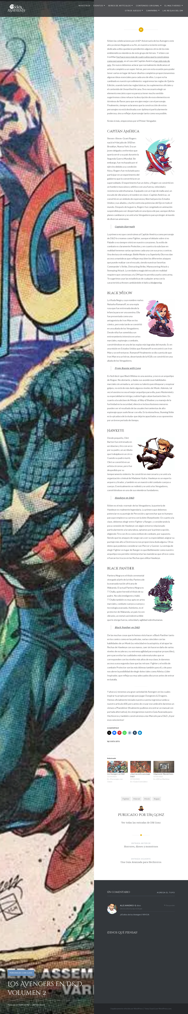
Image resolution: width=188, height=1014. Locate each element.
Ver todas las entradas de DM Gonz (141, 822)
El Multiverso (173, 5)
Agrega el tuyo (166, 892)
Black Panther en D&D (127, 627)
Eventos (98, 5)
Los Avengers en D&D (116, 774)
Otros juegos (133, 10)
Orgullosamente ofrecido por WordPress (126, 1008)
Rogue (156, 798)
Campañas (152, 10)
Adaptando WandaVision (163, 774)
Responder (170, 905)
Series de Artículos (119, 5)
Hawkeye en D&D (124, 498)
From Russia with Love (128, 368)
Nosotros (84, 5)
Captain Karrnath (125, 226)
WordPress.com (165, 1008)
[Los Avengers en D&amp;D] (117, 767)
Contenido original (147, 5)
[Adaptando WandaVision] (163, 767)
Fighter (126, 798)
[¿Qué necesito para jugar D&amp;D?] (140, 767)
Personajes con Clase (21, 973)
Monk (147, 798)
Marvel (136, 798)
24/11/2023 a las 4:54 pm (131, 908)
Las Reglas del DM (173, 10)
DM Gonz (24, 1005)
